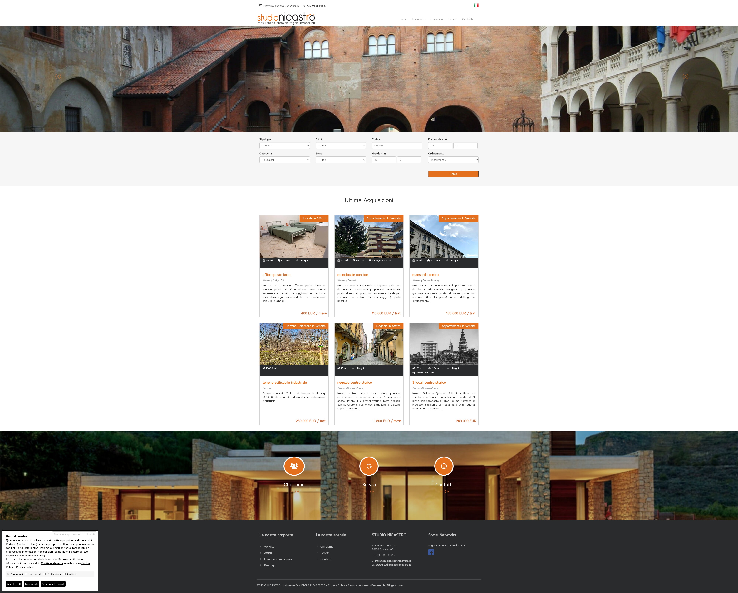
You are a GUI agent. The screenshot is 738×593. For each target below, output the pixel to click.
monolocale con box (352, 275)
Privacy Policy (336, 585)
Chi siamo (437, 19)
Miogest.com (395, 585)
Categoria (265, 154)
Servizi (452, 19)
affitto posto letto (276, 275)
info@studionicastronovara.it (281, 6)
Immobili (417, 19)
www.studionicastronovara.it (393, 565)
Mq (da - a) (379, 154)
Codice (376, 139)
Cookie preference (52, 563)
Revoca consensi (358, 585)
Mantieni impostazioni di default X (74, 534)
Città (319, 139)
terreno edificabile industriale (285, 382)
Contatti (467, 19)
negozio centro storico (354, 382)
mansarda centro (425, 275)
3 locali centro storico (429, 382)
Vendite (269, 547)
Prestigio (270, 565)
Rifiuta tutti (31, 584)
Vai (291, 491)
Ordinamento (436, 154)
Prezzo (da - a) (437, 139)
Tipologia (265, 139)
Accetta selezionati (53, 584)
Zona (319, 154)
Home (403, 19)
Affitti (268, 553)
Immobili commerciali (278, 559)
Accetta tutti (14, 584)
